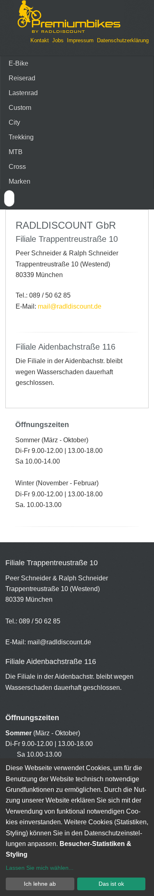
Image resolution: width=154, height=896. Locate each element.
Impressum (80, 40)
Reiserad (22, 78)
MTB (16, 151)
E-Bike (18, 63)
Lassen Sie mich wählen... (40, 867)
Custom (20, 107)
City (14, 122)
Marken (19, 181)
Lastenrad (23, 92)
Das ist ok (111, 883)
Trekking (21, 137)
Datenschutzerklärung (123, 40)
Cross (17, 166)
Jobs (58, 40)
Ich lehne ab (40, 883)
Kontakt (39, 40)
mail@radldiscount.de (69, 306)
